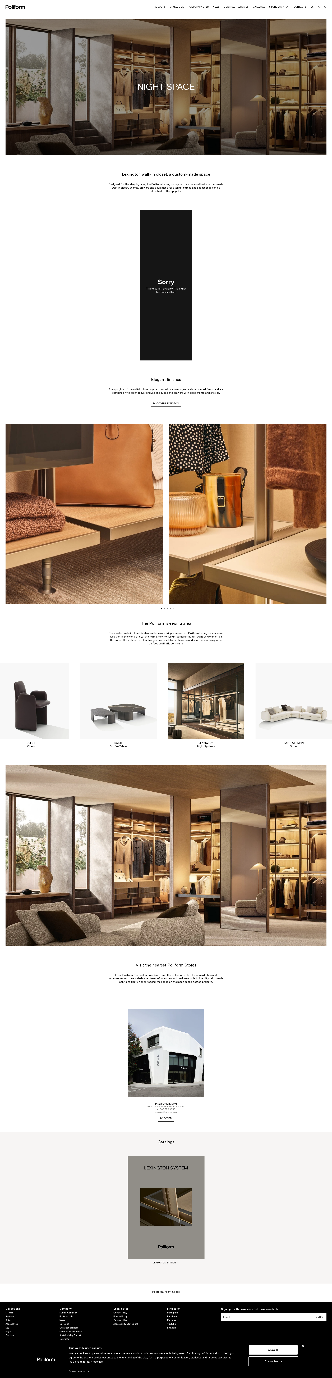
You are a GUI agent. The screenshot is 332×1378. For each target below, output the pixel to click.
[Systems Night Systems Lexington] (206, 701)
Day (7, 1328)
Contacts (64, 1339)
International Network (70, 1332)
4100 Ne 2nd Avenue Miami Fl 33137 (166, 1107)
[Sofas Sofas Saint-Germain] (293, 701)
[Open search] (325, 7)
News (62, 1320)
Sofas (9, 1320)
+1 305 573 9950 (166, 1109)
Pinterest (172, 1320)
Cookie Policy (120, 1313)
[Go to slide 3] (167, 608)
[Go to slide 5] (173, 608)
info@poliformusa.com (166, 1112)
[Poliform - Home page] (15, 7)
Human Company (68, 1313)
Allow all (273, 1349)
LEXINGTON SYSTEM (164, 1263)
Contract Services (68, 1328)
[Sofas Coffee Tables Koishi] (118, 701)
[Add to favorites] (319, 7)
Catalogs (64, 1324)
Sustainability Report (70, 1335)
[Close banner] (303, 1346)
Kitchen (9, 1313)
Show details (77, 1371)
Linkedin (171, 1328)
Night (8, 1332)
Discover (166, 1118)
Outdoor (10, 1335)
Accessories (12, 1324)
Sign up (320, 1317)
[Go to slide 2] (164, 608)
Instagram (172, 1313)
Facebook (172, 1317)
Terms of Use (120, 1320)
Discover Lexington (166, 404)
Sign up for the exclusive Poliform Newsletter (250, 1309)
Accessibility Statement (125, 1324)
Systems (10, 1317)
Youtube (171, 1324)
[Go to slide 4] (170, 608)
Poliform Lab (65, 1317)
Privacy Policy (120, 1317)
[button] (63, 668)
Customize (271, 1361)
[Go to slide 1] (161, 608)
